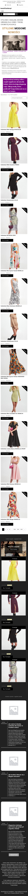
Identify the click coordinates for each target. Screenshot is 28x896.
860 (22, 529)
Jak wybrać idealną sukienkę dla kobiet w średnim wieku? (15, 726)
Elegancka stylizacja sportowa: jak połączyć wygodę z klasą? (16, 827)
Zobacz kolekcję (13, 549)
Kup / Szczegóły (5, 134)
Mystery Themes (20, 893)
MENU (2, 11)
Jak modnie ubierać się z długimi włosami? (16, 776)
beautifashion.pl (6, 8)
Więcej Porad (13, 854)
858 (15, 529)
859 (18, 529)
